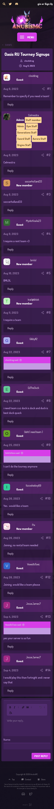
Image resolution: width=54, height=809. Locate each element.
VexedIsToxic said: (13, 624)
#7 (48, 352)
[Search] (4, 4)
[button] (10, 707)
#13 (48, 616)
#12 (48, 577)
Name (6, 739)
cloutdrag (29, 61)
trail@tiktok (33, 299)
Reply (10, 104)
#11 (48, 538)
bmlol (33, 260)
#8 (48, 401)
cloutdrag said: (12, 360)
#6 (48, 312)
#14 (48, 670)
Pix (33, 525)
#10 (48, 498)
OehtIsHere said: (12, 453)
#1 (49, 89)
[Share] (43, 88)
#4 (48, 234)
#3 (48, 194)
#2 (48, 155)
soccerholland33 (33, 181)
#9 (48, 445)
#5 (48, 273)
